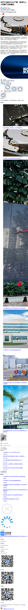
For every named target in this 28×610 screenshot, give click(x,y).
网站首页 (2, 536)
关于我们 (20, 536)
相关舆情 (2, 8)
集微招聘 (9, 536)
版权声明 (5, 536)
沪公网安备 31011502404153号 (8, 608)
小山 (4, 7)
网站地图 (16, 536)
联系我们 (13, 536)
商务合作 (23, 536)
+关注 (2, 433)
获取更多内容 (3, 471)
